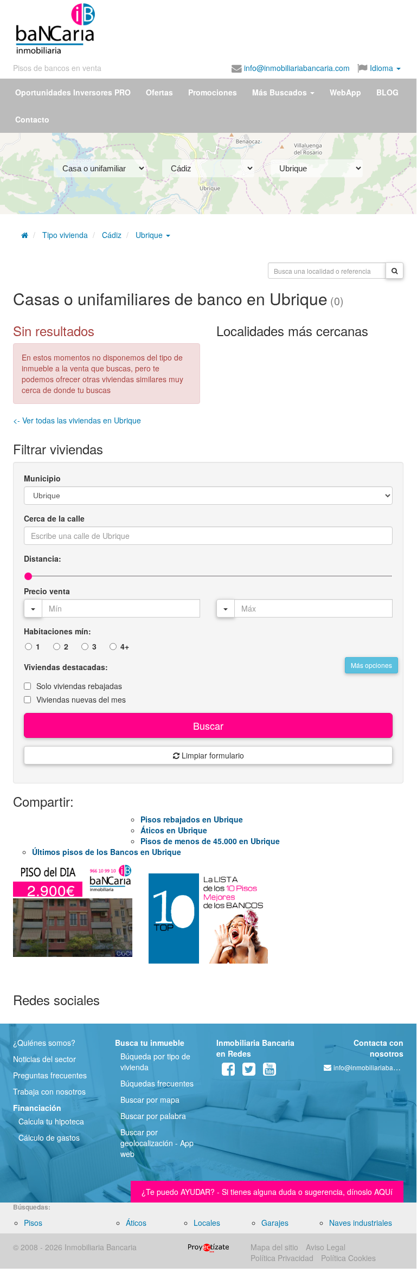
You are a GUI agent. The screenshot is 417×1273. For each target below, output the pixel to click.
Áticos (136, 1222)
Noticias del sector (44, 1058)
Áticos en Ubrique (173, 830)
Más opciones (371, 665)
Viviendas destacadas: (66, 666)
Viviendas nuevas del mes (81, 699)
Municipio (42, 478)
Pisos (33, 1222)
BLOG (387, 92)
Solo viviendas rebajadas (79, 685)
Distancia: (42, 558)
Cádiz (111, 234)
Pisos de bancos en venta (57, 67)
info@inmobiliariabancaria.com (296, 67)
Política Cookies (348, 1257)
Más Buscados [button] (280, 92)
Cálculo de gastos (49, 1137)
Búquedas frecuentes (157, 1083)
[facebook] (228, 1071)
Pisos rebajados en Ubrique (191, 819)
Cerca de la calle (54, 518)
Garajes (274, 1222)
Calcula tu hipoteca (51, 1121)
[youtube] (269, 1071)
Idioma (381, 67)
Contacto (32, 119)
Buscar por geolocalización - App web (157, 1143)
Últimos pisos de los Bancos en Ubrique (106, 851)
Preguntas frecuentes (50, 1075)
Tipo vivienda (65, 234)
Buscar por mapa (149, 1099)
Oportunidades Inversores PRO (73, 92)
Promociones (212, 92)
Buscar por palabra (153, 1115)
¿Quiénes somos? (44, 1042)
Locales (207, 1222)
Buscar (208, 725)
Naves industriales (360, 1222)
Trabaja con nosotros (49, 1091)
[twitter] (248, 1071)
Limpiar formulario (211, 755)
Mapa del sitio (274, 1247)
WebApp (345, 92)
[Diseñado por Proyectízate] (208, 1247)
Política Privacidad (282, 1257)
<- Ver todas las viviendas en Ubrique (77, 420)
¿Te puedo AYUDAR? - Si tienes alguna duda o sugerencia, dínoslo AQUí (267, 1191)
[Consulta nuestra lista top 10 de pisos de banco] (208, 923)
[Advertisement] (201, 26)
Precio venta (47, 591)
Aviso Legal (325, 1247)
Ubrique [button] (150, 234)
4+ (124, 646)
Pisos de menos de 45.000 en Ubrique (210, 840)
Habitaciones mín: (57, 631)
